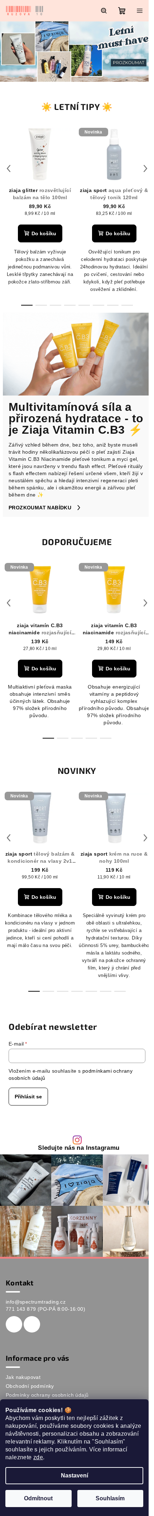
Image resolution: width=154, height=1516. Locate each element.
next (145, 168)
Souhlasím (110, 1498)
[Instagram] (32, 1324)
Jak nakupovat (23, 1377)
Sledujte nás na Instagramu (78, 1148)
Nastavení (74, 1475)
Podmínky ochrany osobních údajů (47, 1395)
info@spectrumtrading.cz (36, 1302)
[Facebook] (14, 1324)
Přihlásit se (28, 1096)
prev (8, 168)
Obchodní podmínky (30, 1386)
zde (38, 1457)
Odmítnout (38, 1498)
